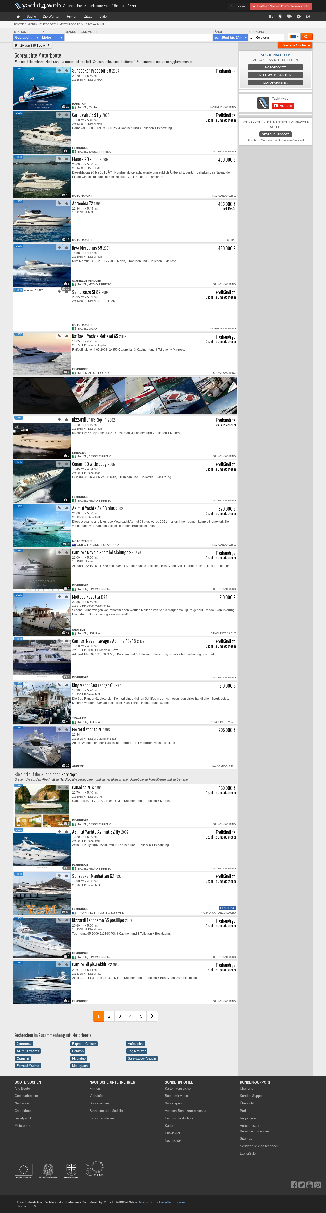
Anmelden (238, 6)
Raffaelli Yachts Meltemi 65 (95, 336)
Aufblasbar (136, 1044)
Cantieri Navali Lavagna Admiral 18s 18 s (105, 641)
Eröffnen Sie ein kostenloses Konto (282, 6)
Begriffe (165, 1202)
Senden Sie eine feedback (259, 1146)
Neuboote (22, 1103)
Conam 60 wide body (89, 463)
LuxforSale (248, 1154)
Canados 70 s (83, 787)
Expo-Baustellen (102, 1118)
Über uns (246, 1088)
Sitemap (246, 1138)
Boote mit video (176, 1096)
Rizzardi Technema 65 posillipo (98, 920)
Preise (244, 1111)
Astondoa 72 (82, 203)
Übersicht (247, 1103)
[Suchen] (306, 36)
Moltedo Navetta (86, 596)
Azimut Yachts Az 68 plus (93, 508)
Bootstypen (173, 1103)
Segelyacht (23, 1118)
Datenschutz (147, 1202)
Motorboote (70, 24)
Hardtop (68, 774)
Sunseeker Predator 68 (91, 70)
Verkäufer (97, 1096)
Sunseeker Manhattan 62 (93, 876)
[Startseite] (18, 16)
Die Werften (51, 16)
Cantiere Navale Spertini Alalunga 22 (103, 552)
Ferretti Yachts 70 (87, 729)
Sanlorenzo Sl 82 (86, 291)
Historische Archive (179, 1118)
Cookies (180, 1202)
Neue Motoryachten (275, 75)
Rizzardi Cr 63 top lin (89, 419)
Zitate (88, 16)
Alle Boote (22, 1088)
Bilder (103, 16)
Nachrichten (173, 1140)
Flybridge (79, 1058)
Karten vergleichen (178, 1088)
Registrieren (248, 1118)
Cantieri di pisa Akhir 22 (92, 964)
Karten (169, 1126)
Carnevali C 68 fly (86, 114)
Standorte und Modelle (106, 1111)
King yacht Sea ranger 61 (93, 685)
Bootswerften (99, 1103)
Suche (31, 16)
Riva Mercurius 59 (87, 247)
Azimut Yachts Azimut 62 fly (96, 831)
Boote (19, 24)
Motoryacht (80, 1066)
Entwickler (173, 1133)
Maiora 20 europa (86, 159)
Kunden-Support (252, 1096)
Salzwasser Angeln (142, 1058)
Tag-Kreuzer (137, 1051)
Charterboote (24, 1111)
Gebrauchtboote (42, 24)
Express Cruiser (84, 1044)
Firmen (72, 16)
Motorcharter (275, 82)
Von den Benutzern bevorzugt (186, 1111)
